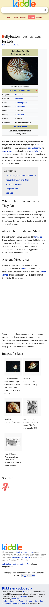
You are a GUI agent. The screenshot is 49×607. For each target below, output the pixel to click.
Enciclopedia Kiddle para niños (13, 603)
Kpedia (31, 17)
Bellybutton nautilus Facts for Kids (16, 564)
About (21, 601)
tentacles (38, 236)
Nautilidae (19, 114)
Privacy (29, 601)
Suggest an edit (28, 575)
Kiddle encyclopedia (24, 552)
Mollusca (19, 98)
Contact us (39, 601)
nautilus (40, 144)
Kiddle (4, 601)
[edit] (36, 90)
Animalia (19, 94)
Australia (34, 151)
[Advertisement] (24, 26)
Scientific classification (20, 90)
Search (45, 10)
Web (8, 17)
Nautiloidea (20, 106)
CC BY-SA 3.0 (27, 591)
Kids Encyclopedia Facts (11, 45)
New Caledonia (34, 147)
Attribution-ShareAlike (21, 557)
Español (39, 17)
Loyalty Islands (8, 151)
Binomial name (20, 126)
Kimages (23, 17)
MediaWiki (15, 598)
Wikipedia (23, 596)
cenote (25, 268)
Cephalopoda (21, 102)
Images (15, 17)
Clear (40, 10)
